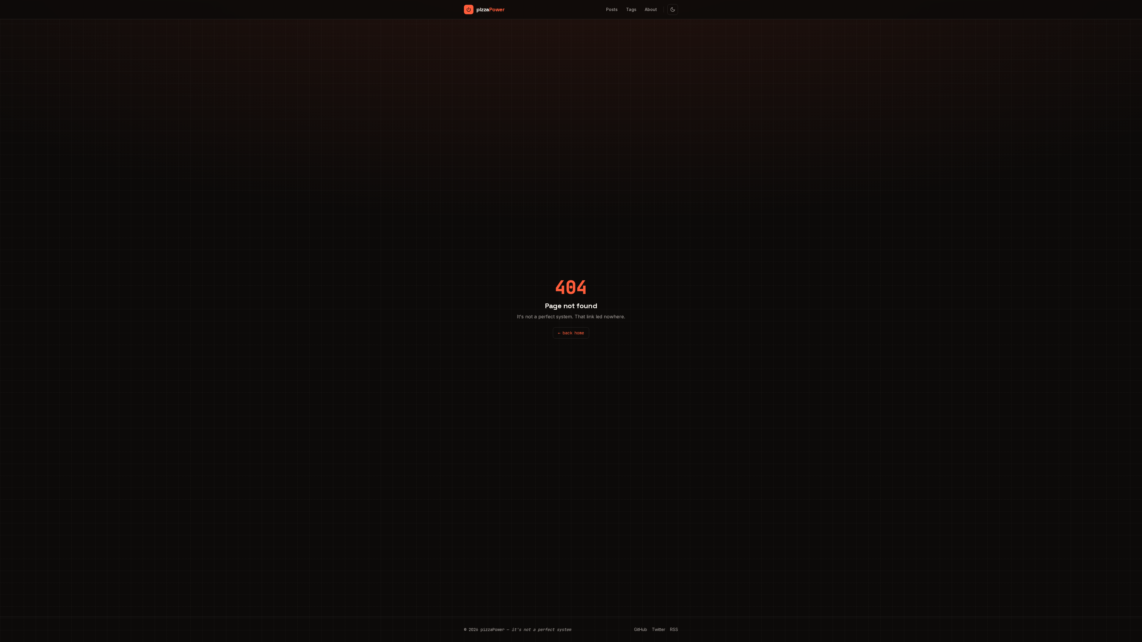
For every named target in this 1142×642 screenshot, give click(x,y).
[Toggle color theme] (672, 9)
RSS (674, 629)
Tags (631, 9)
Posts (612, 9)
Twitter (658, 629)
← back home (571, 333)
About (651, 9)
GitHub (640, 629)
